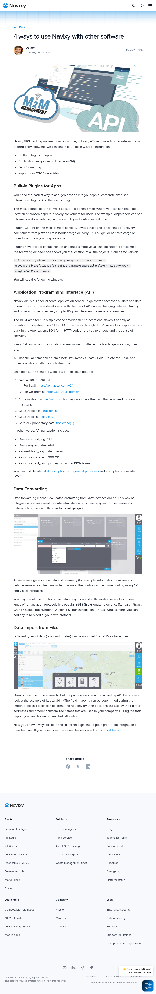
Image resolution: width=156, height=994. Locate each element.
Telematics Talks (117, 837)
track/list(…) (47, 417)
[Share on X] (78, 766)
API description (55, 471)
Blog (109, 829)
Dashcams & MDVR (17, 863)
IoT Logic (10, 837)
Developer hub (14, 871)
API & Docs (114, 854)
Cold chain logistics (68, 854)
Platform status (116, 880)
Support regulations (119, 935)
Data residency (116, 918)
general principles (86, 471)
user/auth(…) (51, 399)
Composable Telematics (19, 909)
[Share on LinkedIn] (88, 766)
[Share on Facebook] (68, 766)
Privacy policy (89, 976)
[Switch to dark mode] (142, 5)
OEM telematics (14, 918)
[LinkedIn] (74, 968)
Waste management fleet (71, 863)
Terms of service (112, 976)
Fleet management (67, 829)
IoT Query (11, 846)
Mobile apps (12, 935)
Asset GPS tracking (68, 846)
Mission (60, 909)
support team (109, 730)
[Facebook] (82, 968)
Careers (61, 918)
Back (22, 27)
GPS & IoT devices (16, 854)
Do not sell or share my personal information (114, 982)
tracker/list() (51, 411)
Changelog (113, 871)
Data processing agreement (124, 943)
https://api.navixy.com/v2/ (55, 386)
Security (112, 926)
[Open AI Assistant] (148, 986)
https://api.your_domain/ (63, 392)
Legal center (135, 976)
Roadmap (112, 863)
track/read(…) (65, 423)
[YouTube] (65, 968)
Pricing (9, 888)
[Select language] (133, 5)
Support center (116, 846)
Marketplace (12, 880)
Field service (64, 837)
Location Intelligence (18, 829)
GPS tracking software (18, 926)
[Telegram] (91, 968)
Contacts (61, 926)
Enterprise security (118, 909)
